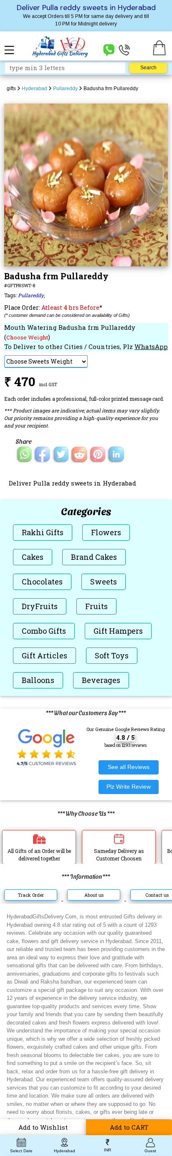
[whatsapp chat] (109, 49)
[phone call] (124, 49)
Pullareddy (31, 295)
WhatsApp (151, 346)
